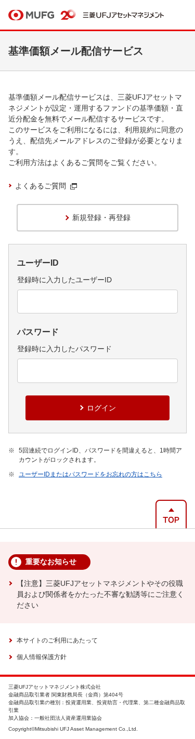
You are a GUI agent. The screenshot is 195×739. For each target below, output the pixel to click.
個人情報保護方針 (42, 657)
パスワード (38, 331)
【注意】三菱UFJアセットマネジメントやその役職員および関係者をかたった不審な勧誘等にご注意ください (100, 594)
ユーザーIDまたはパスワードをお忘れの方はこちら (90, 474)
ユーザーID (38, 262)
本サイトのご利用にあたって (57, 640)
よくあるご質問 (40, 186)
